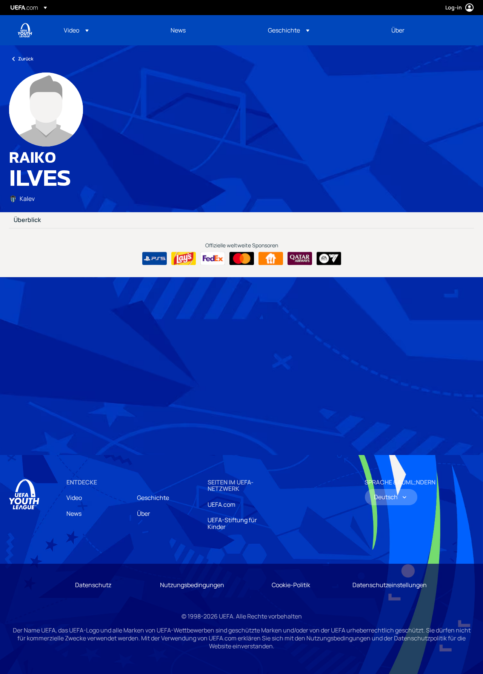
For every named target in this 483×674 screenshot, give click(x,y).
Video (74, 498)
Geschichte (153, 498)
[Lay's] (183, 258)
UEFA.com (221, 504)
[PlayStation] (154, 258)
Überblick (27, 220)
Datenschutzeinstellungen (389, 585)
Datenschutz (93, 585)
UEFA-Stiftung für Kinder (232, 523)
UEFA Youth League (25, 30)
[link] (178, 30)
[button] (76, 30)
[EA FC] (329, 258)
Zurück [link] (25, 59)
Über (143, 513)
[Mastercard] (241, 258)
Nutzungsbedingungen (192, 585)
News (74, 513)
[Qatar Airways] (300, 258)
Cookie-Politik (291, 585)
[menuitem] (108, 30)
